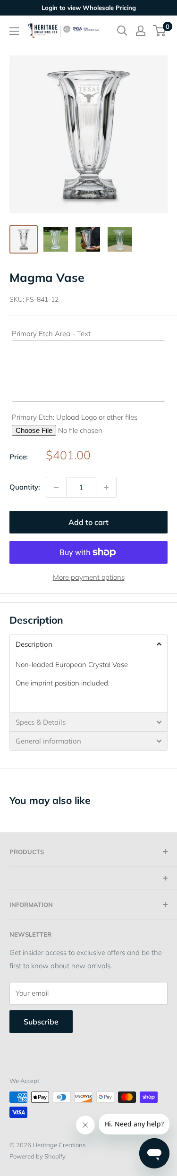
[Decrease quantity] (56, 487)
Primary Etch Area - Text (51, 333)
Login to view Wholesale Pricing (89, 7)
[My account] (140, 30)
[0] (160, 30)
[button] (88, 644)
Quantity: (24, 486)
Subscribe (41, 1021)
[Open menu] (14, 31)
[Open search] (122, 30)
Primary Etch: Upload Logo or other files (74, 417)
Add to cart (88, 522)
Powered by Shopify (37, 1156)
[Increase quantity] (106, 487)
